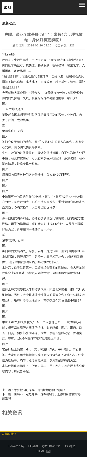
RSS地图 (70, 446)
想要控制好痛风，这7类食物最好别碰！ (40, 390)
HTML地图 (44, 451)
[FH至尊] (7, 7)
